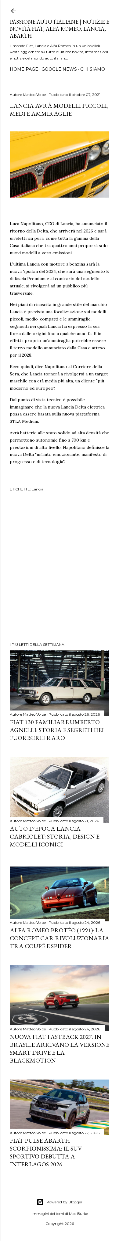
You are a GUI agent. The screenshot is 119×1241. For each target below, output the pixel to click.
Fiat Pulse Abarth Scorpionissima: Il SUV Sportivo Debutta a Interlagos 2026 (46, 1152)
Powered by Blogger (64, 1202)
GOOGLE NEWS (59, 69)
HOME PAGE (24, 69)
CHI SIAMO (92, 69)
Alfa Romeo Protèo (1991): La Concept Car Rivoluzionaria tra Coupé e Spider (59, 938)
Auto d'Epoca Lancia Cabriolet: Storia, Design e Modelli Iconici (54, 836)
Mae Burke (78, 1213)
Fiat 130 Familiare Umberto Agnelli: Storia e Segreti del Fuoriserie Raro (57, 730)
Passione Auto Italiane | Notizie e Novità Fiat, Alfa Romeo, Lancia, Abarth (59, 28)
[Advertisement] (59, 568)
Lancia (37, 489)
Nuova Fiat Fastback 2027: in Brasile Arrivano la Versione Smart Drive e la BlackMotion (59, 1048)
